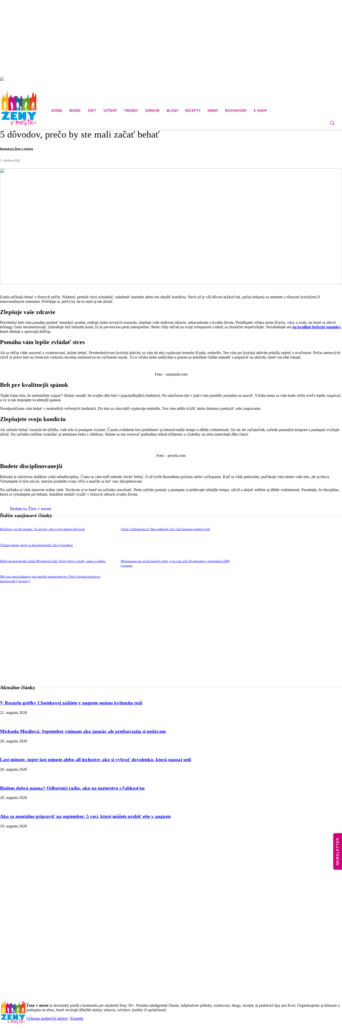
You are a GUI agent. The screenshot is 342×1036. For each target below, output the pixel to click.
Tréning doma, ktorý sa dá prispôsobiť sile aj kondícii (36, 545)
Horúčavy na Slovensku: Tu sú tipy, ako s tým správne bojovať (42, 529)
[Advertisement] (171, 651)
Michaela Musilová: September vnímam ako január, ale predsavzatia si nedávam (83, 731)
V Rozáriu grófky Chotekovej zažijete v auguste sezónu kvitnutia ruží (71, 702)
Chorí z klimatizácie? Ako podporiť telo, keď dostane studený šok (165, 529)
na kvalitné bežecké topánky (316, 327)
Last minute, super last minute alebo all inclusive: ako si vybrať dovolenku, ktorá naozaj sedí (95, 759)
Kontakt (77, 1018)
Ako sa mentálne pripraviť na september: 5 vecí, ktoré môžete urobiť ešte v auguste (85, 816)
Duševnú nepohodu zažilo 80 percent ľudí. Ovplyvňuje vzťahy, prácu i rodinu (53, 561)
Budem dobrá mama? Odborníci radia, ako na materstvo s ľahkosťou (72, 788)
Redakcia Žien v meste (16, 149)
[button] (332, 123)
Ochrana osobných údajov (47, 1018)
